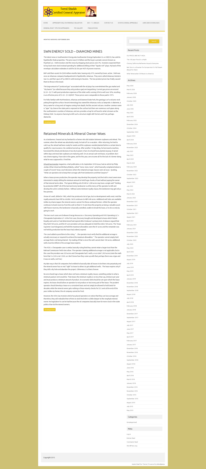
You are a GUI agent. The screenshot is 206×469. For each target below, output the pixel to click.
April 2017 (130, 337)
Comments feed (132, 442)
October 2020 (131, 240)
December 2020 (132, 232)
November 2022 (132, 170)
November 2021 (132, 205)
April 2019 (130, 275)
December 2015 (132, 387)
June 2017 (130, 329)
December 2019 (132, 256)
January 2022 (131, 198)
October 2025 (131, 101)
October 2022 (131, 174)
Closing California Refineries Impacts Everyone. (143, 63)
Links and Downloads (151, 23)
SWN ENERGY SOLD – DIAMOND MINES (73, 51)
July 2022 (130, 186)
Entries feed (131, 438)
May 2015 (130, 410)
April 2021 (130, 221)
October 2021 (131, 209)
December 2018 (132, 283)
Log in (129, 434)
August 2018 (131, 294)
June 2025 (130, 109)
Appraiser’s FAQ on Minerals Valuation (67, 23)
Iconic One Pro (137, 464)
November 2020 (132, 236)
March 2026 (131, 89)
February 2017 (132, 340)
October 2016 (131, 356)
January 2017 (131, 344)
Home (46, 23)
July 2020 (130, 244)
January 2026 (131, 97)
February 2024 (132, 143)
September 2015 (132, 398)
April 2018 (130, 302)
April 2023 (130, 159)
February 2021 (132, 225)
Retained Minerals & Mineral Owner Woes (75, 133)
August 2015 (131, 402)
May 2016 (130, 371)
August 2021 (131, 217)
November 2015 (132, 391)
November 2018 (132, 286)
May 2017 (130, 333)
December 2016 (132, 348)
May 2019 (130, 271)
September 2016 (132, 360)
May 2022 (130, 190)
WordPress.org (132, 446)
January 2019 (131, 279)
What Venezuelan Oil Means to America (140, 73)
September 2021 (132, 213)
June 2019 (130, 267)
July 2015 (130, 406)
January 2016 (131, 383)
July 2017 (130, 325)
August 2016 (131, 364)
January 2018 (131, 310)
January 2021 (131, 228)
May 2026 (130, 85)
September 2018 (132, 290)
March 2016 (131, 379)
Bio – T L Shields (93, 23)
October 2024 (131, 128)
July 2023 (130, 151)
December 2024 (132, 124)
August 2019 (131, 259)
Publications (93, 28)
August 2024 (131, 136)
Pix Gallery (78, 28)
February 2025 (132, 120)
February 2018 (132, 306)
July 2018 (130, 298)
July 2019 (130, 263)
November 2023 (132, 147)
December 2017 (132, 313)
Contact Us (108, 23)
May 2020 (130, 248)
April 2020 (130, 252)
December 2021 (132, 201)
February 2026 (132, 93)
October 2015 (131, 395)
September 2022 (132, 178)
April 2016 (130, 375)
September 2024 (132, 132)
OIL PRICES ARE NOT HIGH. (136, 55)
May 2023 (130, 155)
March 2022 (131, 194)
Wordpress (161, 464)
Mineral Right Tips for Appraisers (56, 28)
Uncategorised (49, 122)
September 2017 (132, 317)
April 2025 (130, 116)
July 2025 (130, 105)
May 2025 (130, 112)
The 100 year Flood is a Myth (137, 59)
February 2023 (132, 167)
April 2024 (130, 140)
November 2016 (132, 352)
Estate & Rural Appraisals (128, 23)
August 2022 (131, 182)
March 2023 (131, 163)
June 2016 (130, 368)
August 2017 (131, 321)
